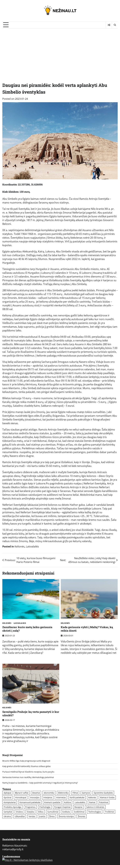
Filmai (75, 792)
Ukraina (7, 816)
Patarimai (103, 802)
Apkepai (7, 792)
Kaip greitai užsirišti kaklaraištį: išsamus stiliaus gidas (26, 766)
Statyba (30, 811)
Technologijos (94, 811)
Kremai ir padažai (52, 802)
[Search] (115, 25)
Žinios (52, 816)
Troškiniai (109, 811)
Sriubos (19, 811)
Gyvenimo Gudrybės (103, 792)
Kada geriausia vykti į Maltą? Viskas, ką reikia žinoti (87, 628)
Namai (92, 802)
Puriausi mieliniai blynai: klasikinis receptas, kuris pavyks (28, 771)
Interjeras (47, 797)
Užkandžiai (20, 816)
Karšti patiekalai (77, 797)
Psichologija (44, 807)
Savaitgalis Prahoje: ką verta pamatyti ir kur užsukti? (30, 713)
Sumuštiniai (52, 811)
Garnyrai (86, 792)
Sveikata (66, 811)
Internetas (61, 797)
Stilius (40, 811)
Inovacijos (34, 797)
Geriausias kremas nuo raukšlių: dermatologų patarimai (28, 777)
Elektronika (63, 792)
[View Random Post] (109, 25)
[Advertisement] (60, 52)
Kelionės (20, 546)
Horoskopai (20, 797)
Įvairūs (42, 816)
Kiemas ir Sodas (107, 797)
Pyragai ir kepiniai (62, 807)
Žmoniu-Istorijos (66, 816)
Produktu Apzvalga (12, 807)
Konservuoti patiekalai (30, 802)
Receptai (78, 807)
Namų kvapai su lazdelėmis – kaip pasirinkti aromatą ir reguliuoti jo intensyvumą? (40, 782)
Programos (30, 807)
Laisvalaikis (32, 546)
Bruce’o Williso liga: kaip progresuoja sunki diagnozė (26, 760)
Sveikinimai (79, 811)
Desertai (36, 792)
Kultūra (67, 802)
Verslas (32, 816)
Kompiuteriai (10, 802)
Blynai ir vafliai (21, 792)
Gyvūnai (7, 797)
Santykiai (8, 811)
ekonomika (49, 792)
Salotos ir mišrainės (95, 807)
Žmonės (81, 816)
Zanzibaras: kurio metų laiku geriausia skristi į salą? (27, 628)
